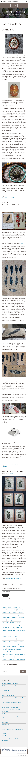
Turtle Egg (8, 30)
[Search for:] (14, 671)
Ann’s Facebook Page (10, 664)
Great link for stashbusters (8, 695)
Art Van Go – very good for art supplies (10, 683)
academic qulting (7, 607)
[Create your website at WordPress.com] (14, 1)
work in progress (21, 630)
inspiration (4, 197)
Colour (9, 612)
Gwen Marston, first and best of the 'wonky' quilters (13, 697)
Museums (18, 622)
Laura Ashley (6, 622)
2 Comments (12, 197)
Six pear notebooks (12, 471)
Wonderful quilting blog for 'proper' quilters (11, 738)
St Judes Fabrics (5, 719)
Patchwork (5, 625)
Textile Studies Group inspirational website (11, 727)
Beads (18, 609)
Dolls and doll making (8, 615)
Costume (15, 612)
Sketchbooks (19, 627)
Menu (14, 5)
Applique (8, 578)
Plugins (3, 713)
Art (19, 607)
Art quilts (13, 609)
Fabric (4, 620)
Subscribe (5, 595)
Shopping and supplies (8, 627)
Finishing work (11, 620)
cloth (23, 609)
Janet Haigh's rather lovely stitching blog (11, 705)
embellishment (14, 196)
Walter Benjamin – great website (9, 735)
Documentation (5, 690)
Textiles (4, 630)
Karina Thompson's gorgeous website (10, 707)
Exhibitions (21, 617)
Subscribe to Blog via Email (12, 584)
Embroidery (21, 196)
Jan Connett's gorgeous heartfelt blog (10, 700)
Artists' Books (6, 609)
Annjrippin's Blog (14, 12)
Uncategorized (11, 630)
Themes (4, 733)
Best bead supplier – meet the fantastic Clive (11, 685)
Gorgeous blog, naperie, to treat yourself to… (11, 692)
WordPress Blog (5, 740)
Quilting (11, 625)
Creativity (8, 196)
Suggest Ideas (5, 722)
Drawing (17, 615)
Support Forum (5, 724)
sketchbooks (18, 464)
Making (12, 464)
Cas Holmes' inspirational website (9, 688)
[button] (6, 358)
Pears (3, 580)
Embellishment (6, 617)
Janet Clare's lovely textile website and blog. (11, 702)
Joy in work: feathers (10, 203)
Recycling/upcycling (20, 625)
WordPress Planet (6, 743)
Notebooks (18, 578)
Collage (4, 612)
